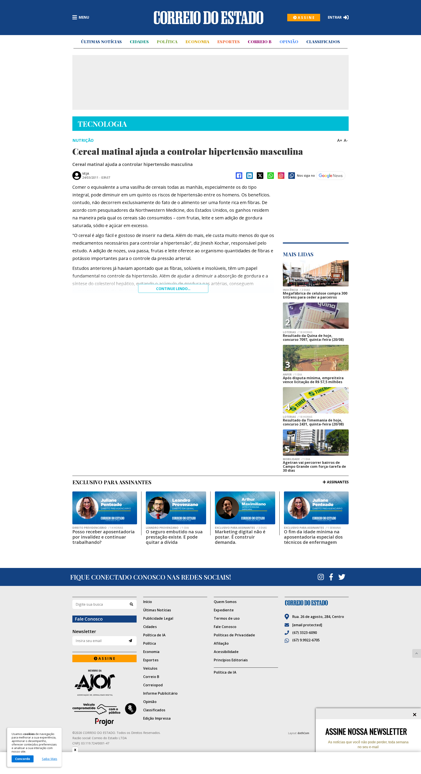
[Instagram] (281, 175)
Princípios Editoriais (231, 660)
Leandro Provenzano (167, 528)
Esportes (228, 41)
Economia (197, 41)
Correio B (259, 41)
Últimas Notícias (101, 41)
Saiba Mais (49, 759)
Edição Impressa (157, 718)
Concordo (22, 759)
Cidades (139, 41)
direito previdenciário (97, 528)
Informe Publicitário (160, 693)
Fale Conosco (225, 627)
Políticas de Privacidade (234, 635)
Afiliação (221, 643)
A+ (339, 140)
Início (147, 602)
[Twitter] (341, 576)
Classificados (323, 41)
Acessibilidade (226, 652)
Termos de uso (227, 618)
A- (346, 140)
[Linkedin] (249, 175)
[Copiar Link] (291, 175)
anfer (292, 374)
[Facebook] (239, 175)
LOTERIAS (297, 332)
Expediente (224, 610)
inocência (296, 290)
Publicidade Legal (158, 618)
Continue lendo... (173, 288)
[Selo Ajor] (104, 683)
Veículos (150, 668)
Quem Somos (225, 602)
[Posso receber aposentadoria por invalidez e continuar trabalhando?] (104, 507)
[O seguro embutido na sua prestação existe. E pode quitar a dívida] (176, 507)
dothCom (303, 733)
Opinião (289, 41)
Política (167, 41)
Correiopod (153, 685)
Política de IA (154, 635)
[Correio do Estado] (317, 603)
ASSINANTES (338, 482)
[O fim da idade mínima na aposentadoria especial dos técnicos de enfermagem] (316, 507)
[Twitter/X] (260, 175)
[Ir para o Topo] (416, 653)
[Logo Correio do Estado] (208, 17)
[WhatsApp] (270, 175)
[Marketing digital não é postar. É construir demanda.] (245, 507)
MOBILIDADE (296, 459)
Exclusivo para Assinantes (241, 528)
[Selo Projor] (104, 714)
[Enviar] (130, 640)
